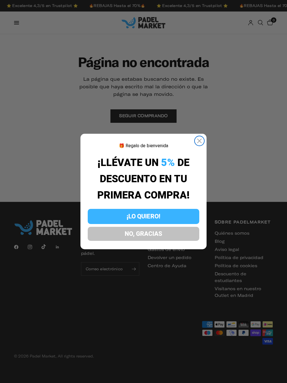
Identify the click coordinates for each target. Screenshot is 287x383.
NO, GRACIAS (143, 233)
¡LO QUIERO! (143, 216)
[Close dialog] (199, 141)
